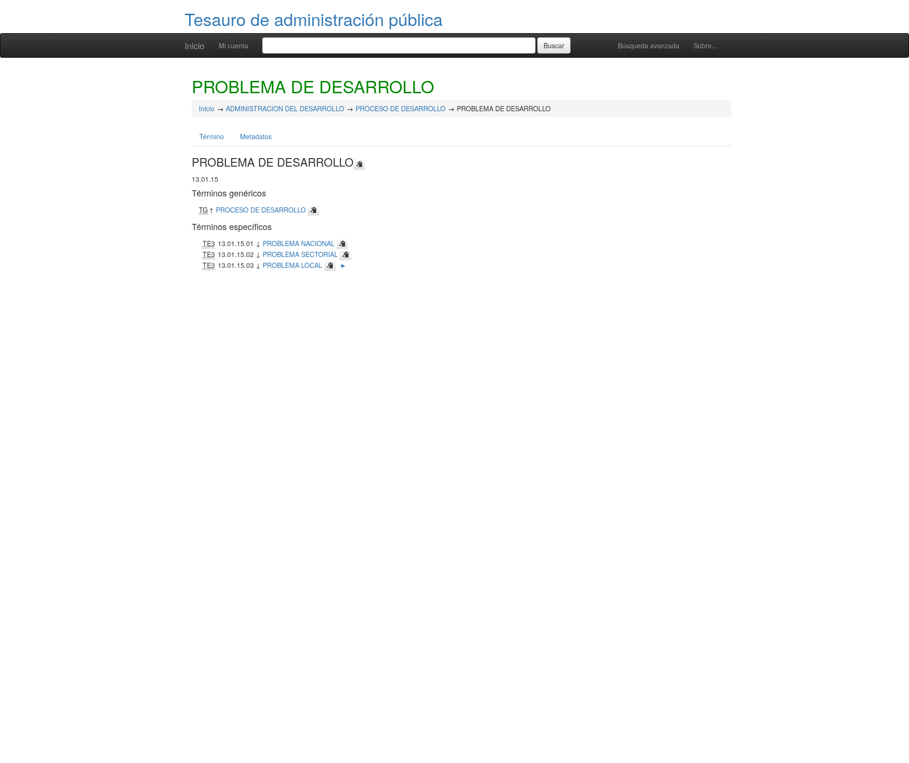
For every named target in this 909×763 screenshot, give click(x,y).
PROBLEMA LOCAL (292, 265)
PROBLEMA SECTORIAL (300, 254)
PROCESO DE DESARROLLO (401, 108)
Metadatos (256, 136)
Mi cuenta (233, 45)
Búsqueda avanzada (648, 45)
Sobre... (705, 45)
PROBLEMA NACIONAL (299, 243)
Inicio (195, 45)
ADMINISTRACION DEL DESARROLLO (285, 108)
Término (211, 136)
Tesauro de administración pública (314, 19)
